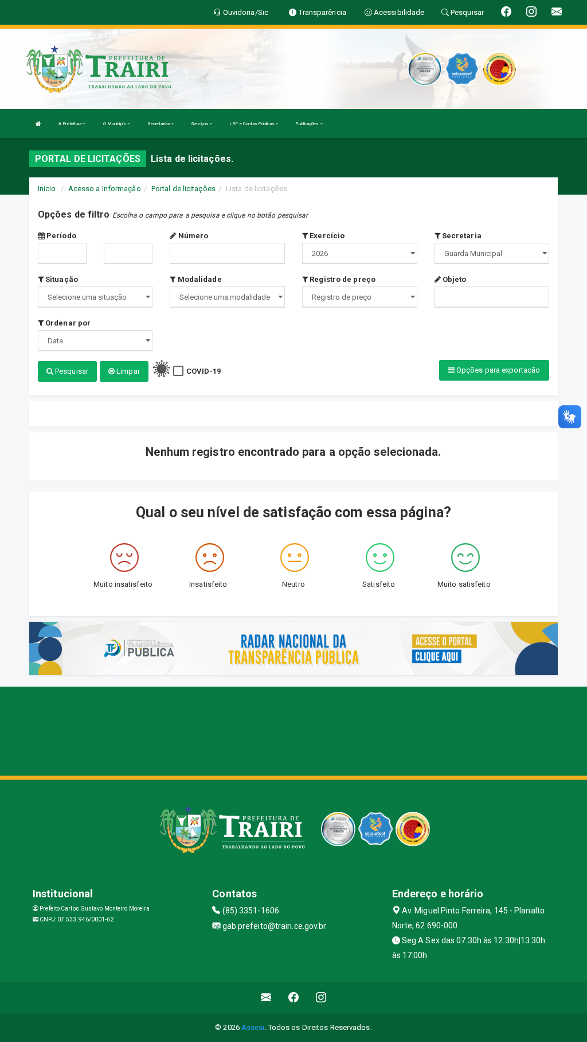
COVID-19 (203, 371)
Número (192, 235)
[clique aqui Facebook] (294, 997)
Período (60, 235)
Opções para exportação (497, 370)
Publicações (307, 123)
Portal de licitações (183, 188)
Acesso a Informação (104, 188)
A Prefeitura (70, 123)
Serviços (200, 123)
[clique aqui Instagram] (321, 997)
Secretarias (159, 123)
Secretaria (461, 235)
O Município (115, 123)
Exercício (326, 235)
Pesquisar (70, 371)
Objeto (454, 279)
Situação (61, 279)
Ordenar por (67, 323)
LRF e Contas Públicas (252, 123)
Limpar (127, 371)
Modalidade (198, 279)
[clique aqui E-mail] (266, 997)
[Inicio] (38, 123)
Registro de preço (341, 279)
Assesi (253, 1027)
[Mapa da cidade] (293, 730)
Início (47, 188)
